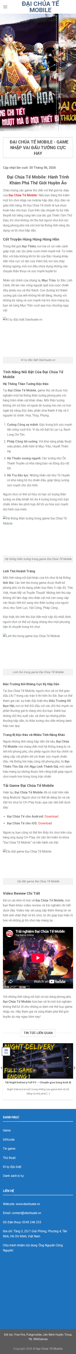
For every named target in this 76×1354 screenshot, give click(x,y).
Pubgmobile (34, 1334)
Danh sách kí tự (13, 1176)
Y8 (30, 1339)
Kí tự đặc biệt (12, 1167)
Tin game (9, 1148)
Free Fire (19, 1334)
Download (51, 816)
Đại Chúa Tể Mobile (40, 7)
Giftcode (9, 1139)
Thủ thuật (9, 1158)
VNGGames (40, 1339)
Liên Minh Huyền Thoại (57, 1334)
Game (7, 1130)
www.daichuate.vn (28, 1204)
